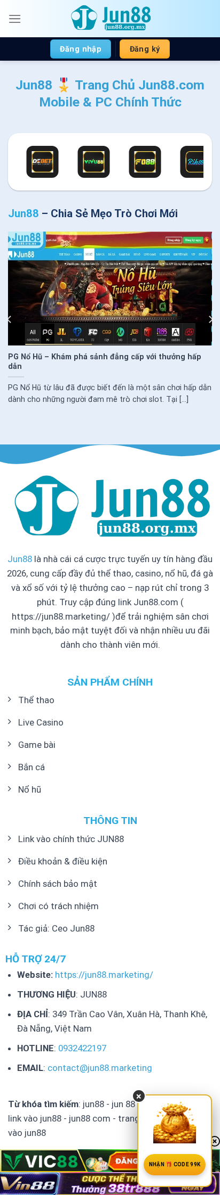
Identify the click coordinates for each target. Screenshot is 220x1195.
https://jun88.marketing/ (104, 974)
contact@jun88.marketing (100, 1067)
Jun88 (19, 559)
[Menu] (15, 18)
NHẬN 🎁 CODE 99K (175, 1164)
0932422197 (82, 1048)
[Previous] (9, 319)
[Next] (210, 319)
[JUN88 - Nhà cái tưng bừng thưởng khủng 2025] (110, 18)
